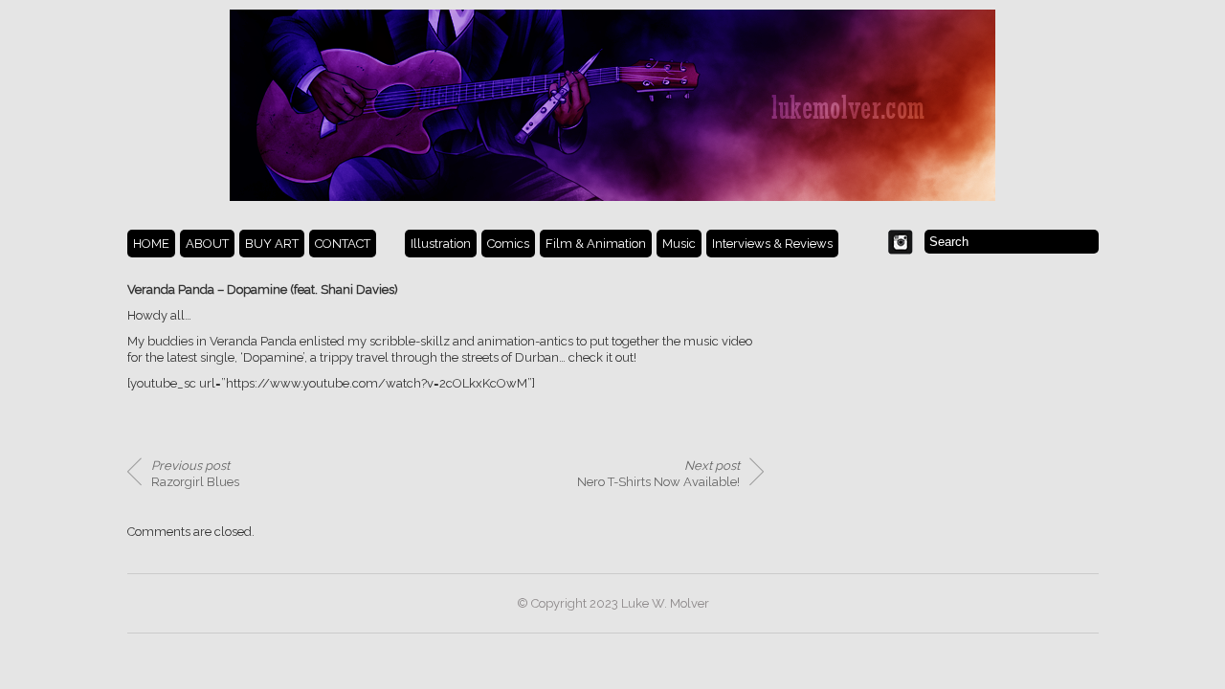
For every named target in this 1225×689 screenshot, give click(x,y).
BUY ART (272, 243)
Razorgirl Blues (195, 473)
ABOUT (207, 243)
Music (679, 243)
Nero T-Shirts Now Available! (658, 473)
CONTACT (342, 243)
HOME (151, 243)
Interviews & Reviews (772, 243)
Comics (508, 243)
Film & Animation (596, 243)
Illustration (441, 243)
